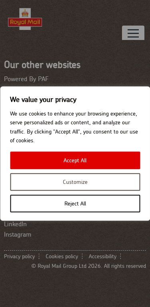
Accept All (75, 160)
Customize (75, 181)
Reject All (75, 203)
